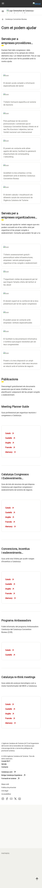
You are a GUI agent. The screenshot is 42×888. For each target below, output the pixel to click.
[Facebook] (7, 799)
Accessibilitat (6, 794)
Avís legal (4, 791)
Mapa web (5, 784)
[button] (2, 4)
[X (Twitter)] (15, 799)
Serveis (4, 764)
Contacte (4, 767)
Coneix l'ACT (5, 761)
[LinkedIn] (19, 799)
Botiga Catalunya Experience (13, 775)
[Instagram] (2, 799)
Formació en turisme (11, 778)
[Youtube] (11, 799)
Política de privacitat (8, 787)
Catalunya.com (11, 772)
